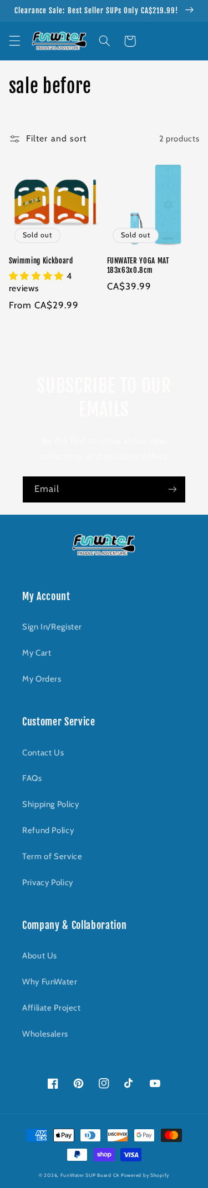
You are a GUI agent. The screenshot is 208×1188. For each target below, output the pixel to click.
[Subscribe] (172, 489)
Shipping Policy (50, 804)
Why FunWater (50, 982)
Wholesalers (45, 1034)
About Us (39, 956)
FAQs (32, 778)
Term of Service (52, 856)
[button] (14, 41)
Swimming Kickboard (41, 260)
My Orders (42, 679)
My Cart (36, 653)
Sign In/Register (52, 627)
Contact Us (43, 753)
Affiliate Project (51, 1008)
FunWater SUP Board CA (89, 1175)
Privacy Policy (47, 882)
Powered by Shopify (145, 1175)
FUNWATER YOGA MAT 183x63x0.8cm (138, 265)
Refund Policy (48, 830)
